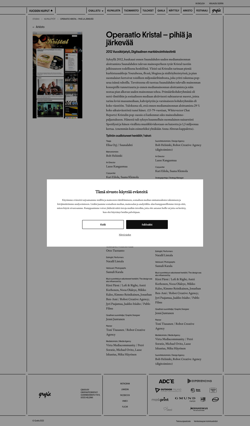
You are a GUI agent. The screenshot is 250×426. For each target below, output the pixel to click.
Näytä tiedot (125, 234)
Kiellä (103, 224)
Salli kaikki (147, 224)
